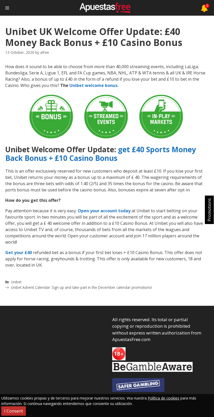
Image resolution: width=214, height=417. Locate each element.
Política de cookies (163, 398)
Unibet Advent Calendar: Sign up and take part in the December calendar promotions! (81, 287)
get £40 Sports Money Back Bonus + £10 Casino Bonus (100, 153)
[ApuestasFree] (105, 8)
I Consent (13, 411)
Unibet (16, 281)
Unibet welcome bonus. (93, 85)
